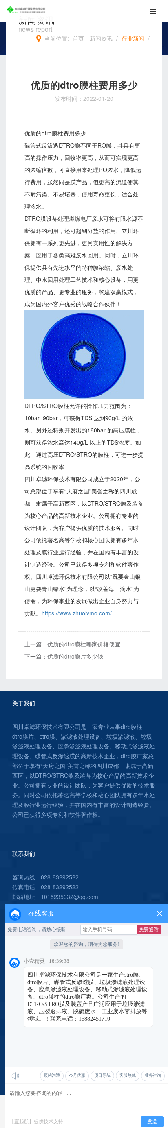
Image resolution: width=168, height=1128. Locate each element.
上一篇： (72, 644)
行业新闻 (133, 38)
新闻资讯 (101, 38)
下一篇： (63, 656)
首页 (78, 38)
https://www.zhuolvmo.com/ (77, 613)
